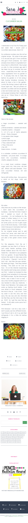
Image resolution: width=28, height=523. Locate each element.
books (5, 432)
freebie (18, 432)
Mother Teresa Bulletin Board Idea (13, 490)
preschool (9, 437)
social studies (12, 439)
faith (14, 432)
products (15, 437)
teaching (18, 439)
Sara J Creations (13, 515)
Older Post (22, 373)
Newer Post (5, 373)
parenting (3, 437)
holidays (23, 432)
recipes (14, 19)
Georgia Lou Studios (18, 516)
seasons (20, 437)
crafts (9, 432)
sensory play (4, 439)
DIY (2, 432)
